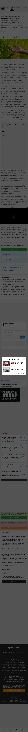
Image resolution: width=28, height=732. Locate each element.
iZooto (24, 373)
